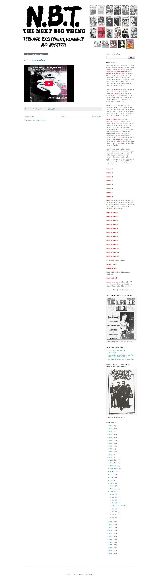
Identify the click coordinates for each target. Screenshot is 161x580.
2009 (111, 536)
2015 (111, 457)
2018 (111, 449)
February (114, 489)
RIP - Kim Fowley (118, 505)
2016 (111, 455)
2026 (111, 426)
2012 (111, 528)
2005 (111, 548)
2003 (111, 553)
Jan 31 (115, 494)
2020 (111, 443)
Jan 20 (115, 500)
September (114, 469)
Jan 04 (115, 512)
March (112, 486)
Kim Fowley (38, 60)
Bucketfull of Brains (116, 350)
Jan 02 (115, 515)
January (113, 492)
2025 (111, 429)
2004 (111, 551)
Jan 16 (115, 503)
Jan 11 (115, 509)
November (114, 463)
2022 (111, 437)
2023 (111, 434)
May (112, 480)
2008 (111, 539)
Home (62, 117)
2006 (111, 545)
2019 (111, 446)
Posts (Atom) (41, 120)
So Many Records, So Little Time (121, 359)
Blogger (90, 574)
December (114, 460)
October (113, 466)
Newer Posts (29, 117)
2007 (111, 542)
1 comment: (61, 109)
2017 (111, 452)
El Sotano (112, 353)
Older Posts (96, 117)
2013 (111, 525)
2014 (111, 522)
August (113, 471)
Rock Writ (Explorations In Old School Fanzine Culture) (120, 356)
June (112, 477)
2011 (111, 530)
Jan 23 (115, 497)
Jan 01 (115, 518)
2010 (111, 533)
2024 (111, 432)
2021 (111, 440)
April (112, 483)
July (112, 474)
